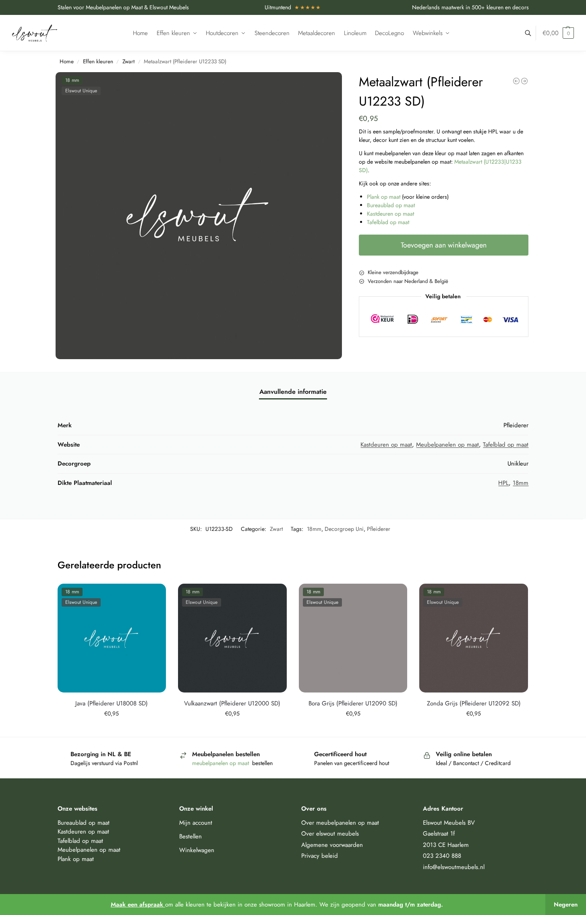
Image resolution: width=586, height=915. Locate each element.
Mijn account (195, 822)
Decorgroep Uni (344, 529)
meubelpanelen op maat (221, 763)
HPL (503, 482)
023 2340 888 (442, 855)
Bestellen (190, 836)
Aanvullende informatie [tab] (293, 391)
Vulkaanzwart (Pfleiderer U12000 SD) (232, 703)
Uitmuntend (293, 7)
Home (67, 61)
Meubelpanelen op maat (447, 444)
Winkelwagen (196, 850)
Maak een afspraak (138, 904)
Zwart (128, 61)
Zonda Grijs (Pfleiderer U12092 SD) (474, 703)
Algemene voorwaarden (332, 844)
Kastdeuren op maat (390, 214)
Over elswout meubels (330, 833)
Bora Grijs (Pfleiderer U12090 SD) (353, 703)
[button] (558, 33)
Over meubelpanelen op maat (340, 822)
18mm (520, 482)
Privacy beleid (319, 855)
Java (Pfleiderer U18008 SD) (111, 703)
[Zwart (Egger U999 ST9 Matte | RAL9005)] (516, 81)
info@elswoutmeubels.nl (454, 867)
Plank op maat (383, 197)
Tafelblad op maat (388, 222)
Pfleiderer (378, 529)
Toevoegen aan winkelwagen (444, 245)
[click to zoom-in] (199, 215)
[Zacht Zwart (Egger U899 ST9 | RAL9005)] (524, 81)
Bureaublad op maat (391, 205)
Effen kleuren (98, 61)
